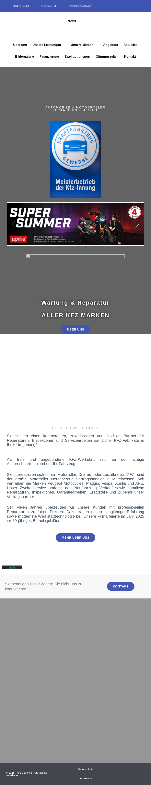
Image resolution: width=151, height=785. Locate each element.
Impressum (86, 778)
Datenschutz (85, 769)
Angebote (110, 44)
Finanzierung (49, 56)
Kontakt (130, 56)
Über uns (20, 44)
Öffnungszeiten (107, 56)
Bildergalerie (24, 56)
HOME (72, 20)
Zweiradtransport (77, 56)
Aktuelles (130, 44)
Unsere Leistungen (46, 44)
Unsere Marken (82, 44)
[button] (5, 367)
